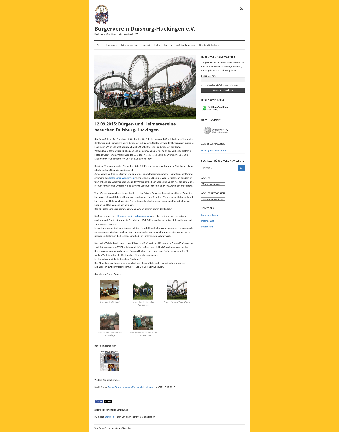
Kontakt (146, 45)
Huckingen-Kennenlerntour (214, 150)
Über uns (110, 45)
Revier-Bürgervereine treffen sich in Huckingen (131, 387)
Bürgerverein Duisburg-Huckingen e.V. (144, 28)
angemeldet (110, 416)
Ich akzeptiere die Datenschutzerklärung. (221, 85)
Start (99, 45)
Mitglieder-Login (209, 215)
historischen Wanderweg (121, 178)
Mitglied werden (129, 45)
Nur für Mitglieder (208, 45)
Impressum (207, 226)
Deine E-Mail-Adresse (209, 76)
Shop (166, 45)
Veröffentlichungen (185, 45)
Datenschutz (207, 221)
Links (157, 45)
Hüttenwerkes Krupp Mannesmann (133, 216)
